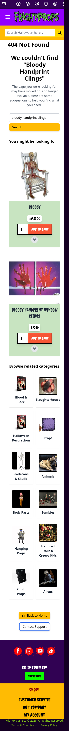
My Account (34, 715)
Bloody (34, 207)
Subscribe (34, 676)
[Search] (59, 33)
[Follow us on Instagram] (29, 651)
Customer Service (35, 699)
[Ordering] (27, 4)
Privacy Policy (49, 725)
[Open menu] (8, 17)
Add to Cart (39, 229)
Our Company (34, 707)
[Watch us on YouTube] (40, 651)
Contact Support (35, 627)
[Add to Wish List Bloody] (34, 239)
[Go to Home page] (36, 17)
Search (17, 127)
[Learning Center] (46, 4)
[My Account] (55, 4)
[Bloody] (34, 175)
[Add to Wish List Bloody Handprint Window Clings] (34, 348)
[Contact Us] (36, 4)
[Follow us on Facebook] (18, 651)
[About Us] (18, 4)
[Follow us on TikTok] (51, 651)
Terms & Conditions (24, 725)
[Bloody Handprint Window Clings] (34, 278)
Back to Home (37, 615)
